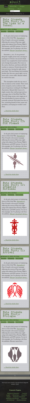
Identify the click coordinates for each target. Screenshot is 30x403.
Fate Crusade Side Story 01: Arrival (14, 250)
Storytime (3, 31)
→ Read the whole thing (11, 111)
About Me (13, 6)
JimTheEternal (10, 400)
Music (20, 9)
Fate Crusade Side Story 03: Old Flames (14, 121)
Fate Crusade (19, 31)
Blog (6, 6)
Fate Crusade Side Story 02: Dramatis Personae (14, 185)
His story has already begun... (19, 50)
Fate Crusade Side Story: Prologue (12, 314)
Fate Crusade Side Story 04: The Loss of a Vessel (14, 22)
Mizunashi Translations (19, 396)
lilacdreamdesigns (21, 400)
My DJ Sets (16, 395)
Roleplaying (11, 31)
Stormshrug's (21, 38)
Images (22, 6)
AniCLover (24, 398)
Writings (11, 9)
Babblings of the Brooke (12, 398)
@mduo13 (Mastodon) (13, 393)
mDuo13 (15, 2)
